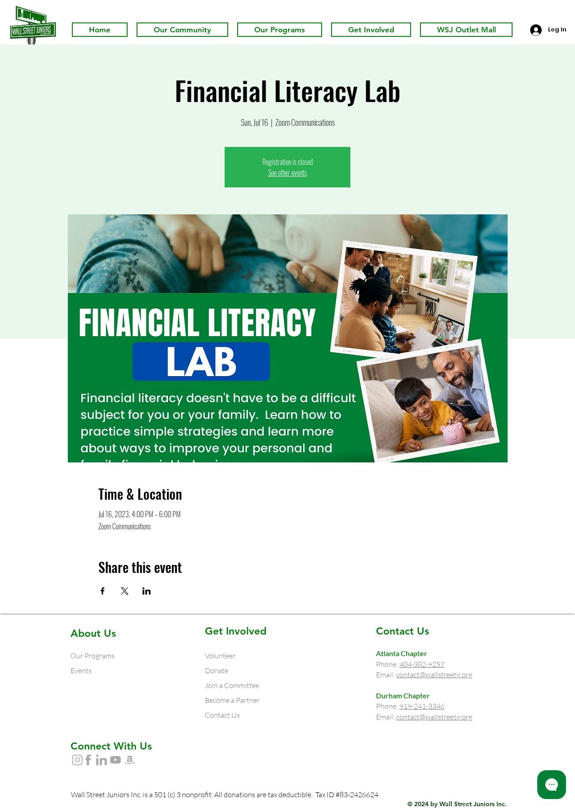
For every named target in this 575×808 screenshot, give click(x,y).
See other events (287, 172)
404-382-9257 (421, 664)
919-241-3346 (421, 705)
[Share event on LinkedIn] (146, 591)
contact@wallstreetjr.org (434, 674)
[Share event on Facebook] (102, 591)
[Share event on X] (124, 591)
